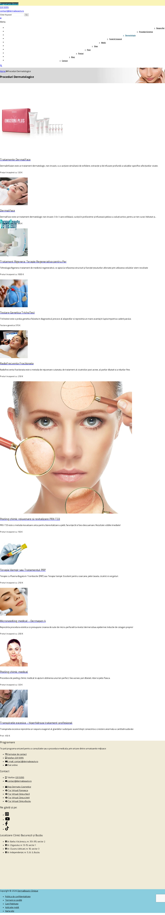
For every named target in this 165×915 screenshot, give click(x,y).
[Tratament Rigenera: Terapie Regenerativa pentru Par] (14, 255)
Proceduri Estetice (146, 32)
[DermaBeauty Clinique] (7, 815)
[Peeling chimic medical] (14, 665)
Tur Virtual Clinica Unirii (18, 797)
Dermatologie (130, 35)
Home (3, 71)
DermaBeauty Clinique (28, 891)
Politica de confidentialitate (18, 896)
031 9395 (4, 7)
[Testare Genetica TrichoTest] (14, 306)
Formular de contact (17, 754)
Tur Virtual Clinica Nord (18, 794)
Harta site (9, 911)
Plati (89, 50)
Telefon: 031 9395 (15, 758)
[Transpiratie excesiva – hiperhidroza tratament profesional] (14, 716)
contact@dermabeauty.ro (12, 11)
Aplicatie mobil (12, 907)
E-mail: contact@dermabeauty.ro (22, 761)
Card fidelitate (11, 903)
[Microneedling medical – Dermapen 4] (14, 614)
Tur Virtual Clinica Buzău (19, 801)
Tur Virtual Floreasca (17, 790)
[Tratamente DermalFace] (32, 153)
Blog (73, 57)
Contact (65, 61)
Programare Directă (9, 3)
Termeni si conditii (13, 900)
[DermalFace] (14, 204)
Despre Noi (160, 28)
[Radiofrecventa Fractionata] (14, 357)
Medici (103, 43)
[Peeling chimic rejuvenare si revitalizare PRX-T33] (66, 512)
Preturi (81, 54)
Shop (96, 46)
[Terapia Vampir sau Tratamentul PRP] (14, 563)
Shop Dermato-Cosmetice (19, 786)
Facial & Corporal (115, 39)
